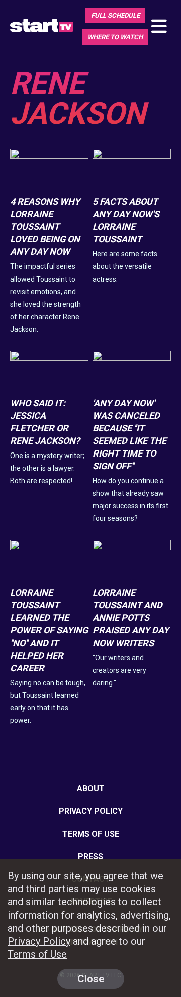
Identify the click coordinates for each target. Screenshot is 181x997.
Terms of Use (90, 834)
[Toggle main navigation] (158, 27)
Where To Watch (115, 37)
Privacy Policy (91, 811)
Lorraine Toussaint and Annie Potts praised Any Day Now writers (131, 617)
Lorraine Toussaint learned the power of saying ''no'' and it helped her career (49, 630)
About (91, 788)
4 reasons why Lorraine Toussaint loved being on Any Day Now (45, 226)
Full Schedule (115, 15)
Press (90, 856)
